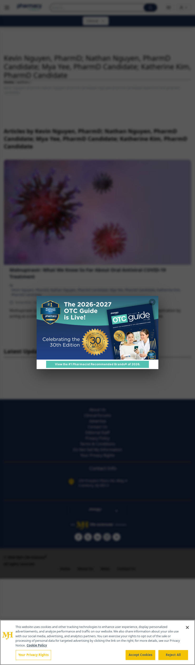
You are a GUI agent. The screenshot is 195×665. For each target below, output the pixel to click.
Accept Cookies (140, 655)
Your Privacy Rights (33, 655)
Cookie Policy (37, 645)
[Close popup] (152, 302)
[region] (97, 642)
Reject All (173, 655)
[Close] (187, 627)
